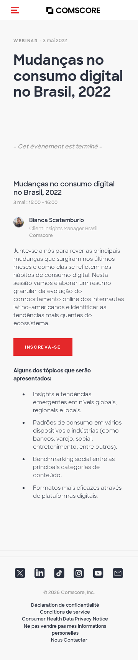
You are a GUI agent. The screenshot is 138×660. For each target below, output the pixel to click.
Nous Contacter (69, 640)
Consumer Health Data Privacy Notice (65, 619)
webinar (25, 40)
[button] (15, 10)
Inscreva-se (43, 347)
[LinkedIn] (39, 576)
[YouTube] (98, 576)
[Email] (118, 576)
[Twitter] (20, 576)
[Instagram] (79, 576)
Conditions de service (65, 612)
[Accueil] (73, 10)
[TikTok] (59, 576)
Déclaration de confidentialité (65, 605)
